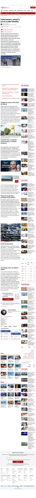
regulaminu (18, 459)
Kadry (19, 478)
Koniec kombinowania (7, 95)
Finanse (7, 473)
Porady (31, 480)
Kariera (13, 472)
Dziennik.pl (25, 475)
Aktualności (7, 13)
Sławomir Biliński (9, 24)
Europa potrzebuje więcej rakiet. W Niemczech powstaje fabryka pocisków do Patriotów (3, 390)
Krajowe (2, 477)
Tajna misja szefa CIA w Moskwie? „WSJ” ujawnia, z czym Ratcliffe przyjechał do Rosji (18, 390)
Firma (7, 471)
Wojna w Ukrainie (23, 15)
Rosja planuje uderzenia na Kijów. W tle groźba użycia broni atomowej (17, 398)
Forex (30, 472)
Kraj (2, 13)
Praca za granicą (14, 473)
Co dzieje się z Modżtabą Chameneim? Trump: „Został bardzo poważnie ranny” (17, 406)
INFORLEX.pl (17, 5)
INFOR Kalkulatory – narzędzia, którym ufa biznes (7, 295)
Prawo (19, 477)
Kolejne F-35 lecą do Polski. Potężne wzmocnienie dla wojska (18, 369)
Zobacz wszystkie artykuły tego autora (7, 316)
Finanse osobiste (11, 15)
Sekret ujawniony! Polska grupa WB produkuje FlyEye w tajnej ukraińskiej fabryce (16, 177)
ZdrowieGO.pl (21, 5)
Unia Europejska (3, 473)
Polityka (11, 13)
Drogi (24, 471)
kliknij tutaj (22, 465)
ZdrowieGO (31, 475)
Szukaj (33, 7)
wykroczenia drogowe (5, 328)
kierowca (10, 326)
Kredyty (7, 479)
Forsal (1, 17)
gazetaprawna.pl (30, 5)
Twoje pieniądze (8, 480)
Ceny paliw (17, 15)
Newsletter (25, 5)
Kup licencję (11, 304)
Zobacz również (17, 181)
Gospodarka (8, 475)
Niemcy (2, 472)
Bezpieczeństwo (17, 13)
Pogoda (25, 480)
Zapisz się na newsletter (7, 31)
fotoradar (15, 326)
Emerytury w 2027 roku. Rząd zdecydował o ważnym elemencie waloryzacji (10, 369)
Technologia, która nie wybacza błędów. (11, 98)
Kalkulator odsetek (14, 481)
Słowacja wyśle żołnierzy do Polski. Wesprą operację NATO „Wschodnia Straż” (3, 406)
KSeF (7, 472)
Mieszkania (19, 471)
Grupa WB (5, 326)
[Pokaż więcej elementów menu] (35, 10)
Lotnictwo (25, 473)
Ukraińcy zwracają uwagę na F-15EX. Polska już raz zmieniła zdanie (10, 377)
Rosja (1, 470)
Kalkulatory (14, 475)
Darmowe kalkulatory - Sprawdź (8, 299)
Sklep (34, 5)
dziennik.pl (13, 5)
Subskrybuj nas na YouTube (7, 29)
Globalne (2, 478)
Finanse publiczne (8, 478)
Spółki (30, 471)
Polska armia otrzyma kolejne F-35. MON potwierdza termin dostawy (10, 361)
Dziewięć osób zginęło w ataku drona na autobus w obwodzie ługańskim (10, 406)
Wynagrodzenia (14, 471)
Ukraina (2, 471)
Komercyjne (19, 472)
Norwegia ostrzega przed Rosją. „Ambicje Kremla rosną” (10, 398)
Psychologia (31, 479)
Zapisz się (18, 461)
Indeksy (31, 470)
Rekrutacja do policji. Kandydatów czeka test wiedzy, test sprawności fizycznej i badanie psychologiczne (3, 361)
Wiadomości (25, 477)
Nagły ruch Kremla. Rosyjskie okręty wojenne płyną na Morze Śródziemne (4, 398)
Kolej (24, 472)
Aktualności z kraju (3, 479)
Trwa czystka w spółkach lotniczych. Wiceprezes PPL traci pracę (17, 377)
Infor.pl (19, 475)
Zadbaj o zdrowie (31, 15)
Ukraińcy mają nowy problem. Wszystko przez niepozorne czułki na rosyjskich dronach (10, 390)
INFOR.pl (10, 5)
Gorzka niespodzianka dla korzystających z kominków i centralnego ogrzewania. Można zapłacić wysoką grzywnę (4, 369)
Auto (24, 479)
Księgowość (19, 479)
